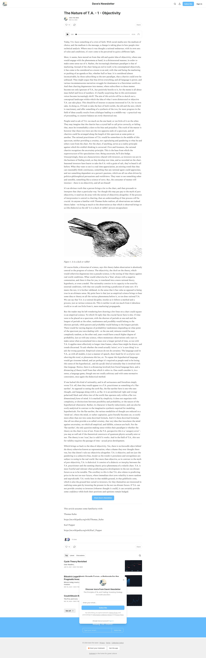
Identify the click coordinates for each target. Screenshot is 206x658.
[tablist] (75, 555)
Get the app (113, 648)
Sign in (199, 4)
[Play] (67, 34)
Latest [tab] (72, 555)
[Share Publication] (179, 4)
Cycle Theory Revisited (75, 561)
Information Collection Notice (102, 615)
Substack (92, 653)
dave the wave (74, 18)
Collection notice (118, 643)
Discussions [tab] (80, 555)
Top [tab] (66, 555)
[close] (123, 580)
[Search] (175, 4)
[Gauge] (138, 34)
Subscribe (188, 4)
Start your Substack (97, 648)
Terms (108, 643)
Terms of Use (113, 613)
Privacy (102, 643)
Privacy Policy (119, 615)
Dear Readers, (69, 564)
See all (68, 611)
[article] (103, 565)
